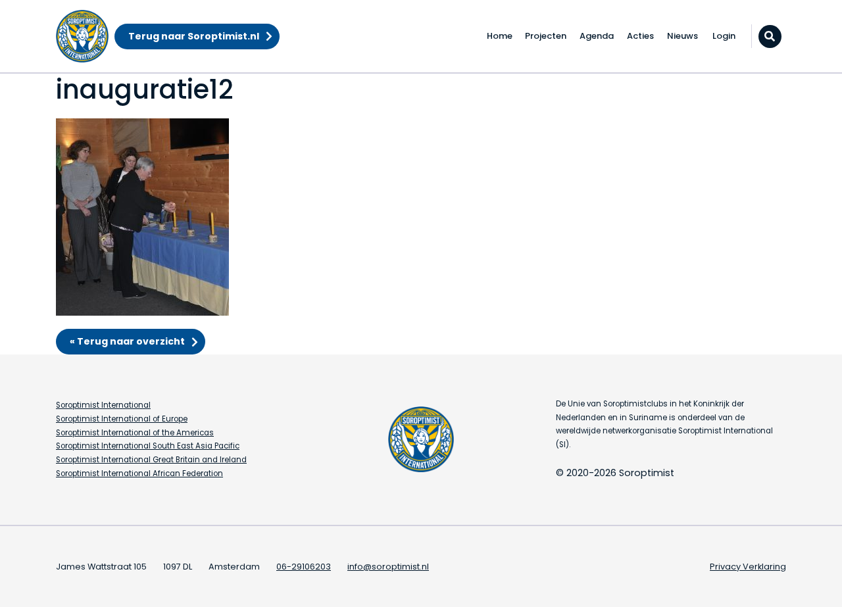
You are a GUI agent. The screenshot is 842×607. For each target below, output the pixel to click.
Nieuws (682, 36)
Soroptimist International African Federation (139, 473)
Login (723, 36)
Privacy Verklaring (748, 566)
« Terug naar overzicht (127, 341)
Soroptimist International (103, 405)
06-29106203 (303, 566)
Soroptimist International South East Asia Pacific (147, 446)
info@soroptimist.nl (388, 566)
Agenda (597, 36)
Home (499, 36)
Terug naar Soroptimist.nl (193, 36)
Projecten (545, 36)
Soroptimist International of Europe (121, 419)
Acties (640, 36)
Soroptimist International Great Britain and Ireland (151, 459)
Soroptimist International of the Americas (135, 432)
